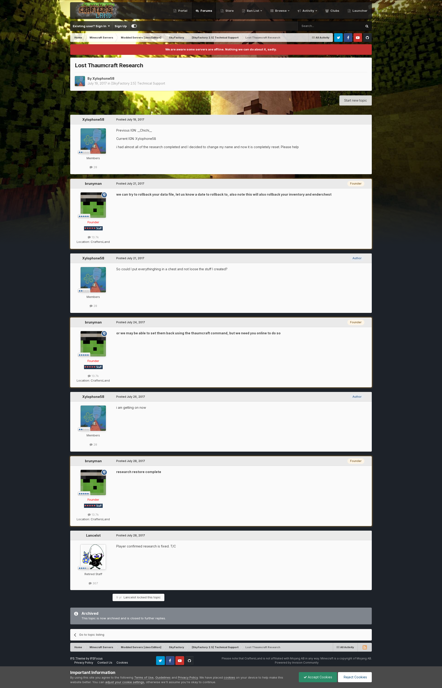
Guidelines (163, 677)
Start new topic (355, 100)
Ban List (253, 10)
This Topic (349, 26)
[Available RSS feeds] (365, 647)
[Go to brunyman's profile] (93, 205)
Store (229, 10)
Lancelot (93, 535)
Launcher (359, 10)
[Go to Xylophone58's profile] (80, 81)
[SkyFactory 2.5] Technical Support (138, 83)
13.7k (95, 237)
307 (95, 583)
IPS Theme (77, 658)
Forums (206, 10)
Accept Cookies (319, 677)
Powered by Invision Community (297, 662)
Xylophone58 (103, 78)
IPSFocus (96, 658)
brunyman (93, 183)
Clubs (334, 10)
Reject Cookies (355, 677)
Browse (280, 10)
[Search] (367, 26)
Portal (182, 10)
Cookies (122, 662)
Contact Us (104, 662)
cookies (229, 677)
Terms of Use (144, 677)
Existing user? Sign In (90, 26)
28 (95, 167)
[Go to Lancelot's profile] (93, 557)
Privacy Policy (83, 662)
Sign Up (121, 26)
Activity (308, 10)
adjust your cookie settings (124, 682)
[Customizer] (134, 26)
